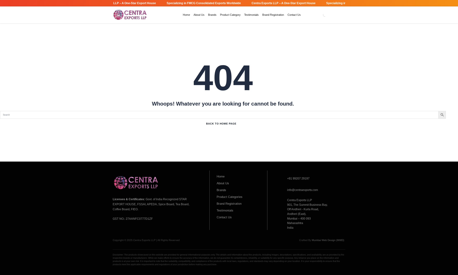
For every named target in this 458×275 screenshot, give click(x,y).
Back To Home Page (221, 123)
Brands (212, 14)
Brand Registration (273, 14)
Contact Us (294, 14)
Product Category (230, 14)
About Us (199, 14)
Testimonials (251, 14)
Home (186, 14)
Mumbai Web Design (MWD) (328, 240)
